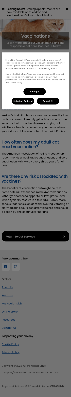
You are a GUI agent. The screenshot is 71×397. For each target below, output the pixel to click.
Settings (34, 91)
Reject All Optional (23, 101)
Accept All (48, 101)
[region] (35, 81)
